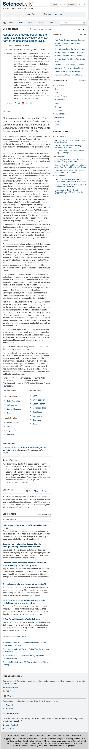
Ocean (35, 424)
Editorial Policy (63, 735)
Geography (58, 107)
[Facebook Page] (60, 4)
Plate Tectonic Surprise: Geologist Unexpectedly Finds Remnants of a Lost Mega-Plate (24, 601)
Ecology (57, 103)
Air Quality (58, 110)
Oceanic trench (39, 403)
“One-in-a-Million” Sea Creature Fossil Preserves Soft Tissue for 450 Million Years (70, 180)
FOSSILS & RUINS (59, 114)
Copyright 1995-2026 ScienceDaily (17, 738)
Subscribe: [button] (72, 4)
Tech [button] (21, 22)
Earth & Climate (10, 396)
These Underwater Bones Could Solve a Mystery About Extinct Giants (69, 171)
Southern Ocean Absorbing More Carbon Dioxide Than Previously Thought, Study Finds (24, 564)
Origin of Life (11, 430)
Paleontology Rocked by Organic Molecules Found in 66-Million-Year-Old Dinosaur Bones (68, 192)
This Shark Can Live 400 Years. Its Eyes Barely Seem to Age (69, 152)
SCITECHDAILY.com (19, 637)
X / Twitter (9, 708)
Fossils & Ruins (10, 418)
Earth (35, 395)
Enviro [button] (30, 22)
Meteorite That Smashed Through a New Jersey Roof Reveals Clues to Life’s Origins (70, 166)
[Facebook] (15, 103)
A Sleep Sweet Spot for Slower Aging (67, 71)
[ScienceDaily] (18, 4)
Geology (9, 413)
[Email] (31, 103)
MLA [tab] (28, 491)
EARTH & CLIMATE (59, 100)
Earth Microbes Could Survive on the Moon (70, 49)
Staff (23, 735)
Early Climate (12, 422)
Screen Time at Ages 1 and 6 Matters (68, 75)
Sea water (37, 420)
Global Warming (13, 401)
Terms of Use (76, 735)
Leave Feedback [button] (12, 725)
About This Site (13, 735)
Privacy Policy (51, 735)
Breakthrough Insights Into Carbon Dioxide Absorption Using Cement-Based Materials (22, 545)
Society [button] (40, 22)
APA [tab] (36, 491)
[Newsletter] (84, 4)
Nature (56, 89)
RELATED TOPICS (10, 391)
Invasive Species (60, 96)
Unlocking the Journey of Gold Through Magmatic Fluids (25, 526)
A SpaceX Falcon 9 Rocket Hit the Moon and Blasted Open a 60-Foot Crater (24, 644)
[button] (75, 29)
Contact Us (10, 728)
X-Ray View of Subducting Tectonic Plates (21, 619)
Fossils (9, 426)
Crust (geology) (39, 399)
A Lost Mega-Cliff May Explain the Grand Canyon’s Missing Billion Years (69, 161)
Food (56, 92)
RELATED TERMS (35, 391)
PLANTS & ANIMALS (59, 85)
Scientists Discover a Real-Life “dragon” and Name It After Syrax (69, 146)
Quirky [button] (50, 22)
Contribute (31, 735)
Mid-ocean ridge (39, 407)
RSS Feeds (10, 691)
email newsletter (55, 14)
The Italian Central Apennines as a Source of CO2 (24, 584)
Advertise (40, 735)
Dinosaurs (58, 121)
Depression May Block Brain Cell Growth (69, 52)
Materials (6, 447)
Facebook (9, 705)
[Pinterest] (23, 103)
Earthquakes (11, 405)
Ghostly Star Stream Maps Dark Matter (68, 68)
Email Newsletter (12, 687)
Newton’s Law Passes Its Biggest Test (68, 56)
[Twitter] (19, 103)
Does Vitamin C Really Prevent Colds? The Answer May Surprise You (26, 650)
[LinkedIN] (27, 103)
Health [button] (11, 22)
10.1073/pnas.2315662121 (17, 482)
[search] (84, 23)
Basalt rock (37, 412)
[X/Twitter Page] (64, 4)
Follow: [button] (54, 4)
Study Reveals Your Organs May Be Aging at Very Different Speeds (23, 657)
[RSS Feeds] (79, 4)
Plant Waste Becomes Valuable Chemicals (69, 40)
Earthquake (37, 416)
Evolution (10, 434)
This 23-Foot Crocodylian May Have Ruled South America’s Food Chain (70, 186)
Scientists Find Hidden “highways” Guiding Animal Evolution (69, 141)
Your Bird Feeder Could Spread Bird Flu (69, 65)
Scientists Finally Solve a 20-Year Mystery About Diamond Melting (27, 663)
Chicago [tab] (45, 491)
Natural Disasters (13, 409)
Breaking (57, 34)
